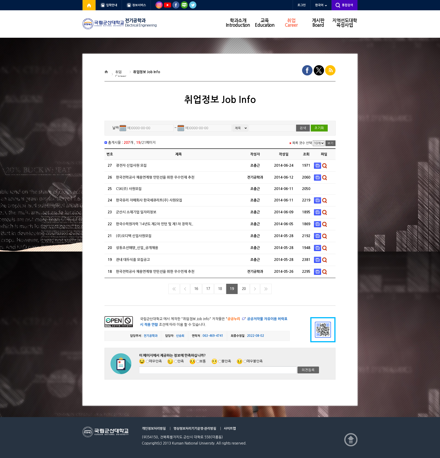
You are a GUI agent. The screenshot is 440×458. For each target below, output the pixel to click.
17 (208, 288)
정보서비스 (139, 5)
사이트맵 (230, 428)
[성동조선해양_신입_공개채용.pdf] (318, 247)
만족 (180, 361)
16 (196, 288)
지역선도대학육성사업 (344, 22)
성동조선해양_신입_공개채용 (137, 247)
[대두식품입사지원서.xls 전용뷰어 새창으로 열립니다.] (325, 259)
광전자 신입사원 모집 (131, 165)
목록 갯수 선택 (302, 143)
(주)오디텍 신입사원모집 (133, 236)
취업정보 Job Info (146, 72)
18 (220, 288)
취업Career (291, 22)
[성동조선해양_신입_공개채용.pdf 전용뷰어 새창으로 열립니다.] (325, 247)
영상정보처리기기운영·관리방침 (194, 428)
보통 (202, 361)
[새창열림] (89, 5)
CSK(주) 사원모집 (129, 188)
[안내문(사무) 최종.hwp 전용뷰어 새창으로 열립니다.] (325, 177)
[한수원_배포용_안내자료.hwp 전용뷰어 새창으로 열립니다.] (325, 224)
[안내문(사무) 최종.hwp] (318, 177)
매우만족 (155, 361)
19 (232, 288)
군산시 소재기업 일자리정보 (136, 212)
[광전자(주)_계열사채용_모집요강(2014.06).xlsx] (318, 165)
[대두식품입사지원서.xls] (318, 259)
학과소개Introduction (238, 22)
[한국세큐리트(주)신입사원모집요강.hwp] (318, 200)
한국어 (319, 5)
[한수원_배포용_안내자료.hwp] (318, 224)
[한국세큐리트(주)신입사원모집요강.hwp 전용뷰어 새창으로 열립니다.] (325, 200)
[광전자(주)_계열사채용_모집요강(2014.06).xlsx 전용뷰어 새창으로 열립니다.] (325, 165)
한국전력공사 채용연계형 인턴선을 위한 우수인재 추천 (155, 177)
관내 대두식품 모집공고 (133, 259)
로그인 (301, 5)
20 (244, 288)
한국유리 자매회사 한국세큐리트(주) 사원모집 (149, 200)
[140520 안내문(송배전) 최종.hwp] (318, 271)
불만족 (226, 361)
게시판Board (318, 22)
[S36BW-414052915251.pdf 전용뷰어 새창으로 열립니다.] (325, 212)
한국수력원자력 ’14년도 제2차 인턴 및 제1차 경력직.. (154, 224)
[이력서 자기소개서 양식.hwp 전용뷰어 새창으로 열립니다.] (325, 236)
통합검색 (347, 5)
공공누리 (233, 319)
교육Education (265, 22)
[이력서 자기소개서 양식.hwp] (318, 236)
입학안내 (111, 5)
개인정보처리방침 (154, 428)
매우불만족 (255, 361)
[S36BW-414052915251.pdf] (318, 212)
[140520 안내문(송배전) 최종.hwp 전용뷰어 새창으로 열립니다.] (325, 271)
